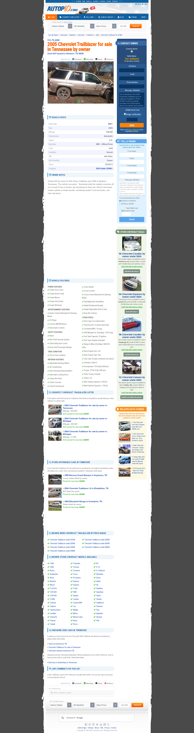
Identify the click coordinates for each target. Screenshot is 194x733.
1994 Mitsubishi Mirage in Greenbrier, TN (83, 501)
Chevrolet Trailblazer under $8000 (97, 547)
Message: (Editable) (132, 90)
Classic (53, 620)
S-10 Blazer (100, 570)
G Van (75, 588)
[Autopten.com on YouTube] (101, 724)
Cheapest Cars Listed (70, 17)
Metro (75, 613)
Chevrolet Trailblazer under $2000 (62, 543)
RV (97, 563)
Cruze (75, 574)
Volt (97, 620)
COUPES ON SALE (131, 355)
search (135, 26)
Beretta (53, 581)
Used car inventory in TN (58, 644)
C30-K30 (53, 595)
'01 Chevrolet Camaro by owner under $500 (132, 378)
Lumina (76, 599)
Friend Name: (132, 166)
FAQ (101, 728)
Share (139, 4)
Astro (52, 570)
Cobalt (52, 624)
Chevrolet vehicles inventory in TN (61, 651)
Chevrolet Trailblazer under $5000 (97, 540)
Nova (75, 620)
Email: (132, 74)
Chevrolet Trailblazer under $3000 (62, 547)
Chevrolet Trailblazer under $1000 (62, 540)
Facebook (78, 59)
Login (145, 4)
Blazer (52, 585)
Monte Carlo (78, 617)
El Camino (77, 578)
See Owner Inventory (132, 61)
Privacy (107, 728)
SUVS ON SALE (131, 312)
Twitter (99, 59)
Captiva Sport (55, 610)
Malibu (75, 610)
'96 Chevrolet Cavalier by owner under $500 (132, 336)
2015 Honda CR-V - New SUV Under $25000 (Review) (138, 470)
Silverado (99, 574)
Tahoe (98, 595)
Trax (97, 610)
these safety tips (133, 129)
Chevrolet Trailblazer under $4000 (62, 551)
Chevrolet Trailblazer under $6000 (97, 543)
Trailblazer (100, 603)
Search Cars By (107, 17)
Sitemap (90, 728)
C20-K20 (53, 592)
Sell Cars (90, 17)
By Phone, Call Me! (127, 204)
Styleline (99, 588)
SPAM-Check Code (131, 110)
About (97, 728)
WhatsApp (89, 59)
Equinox (76, 581)
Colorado (76, 563)
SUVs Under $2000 (104, 168)
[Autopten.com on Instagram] (93, 724)
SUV (110, 124)
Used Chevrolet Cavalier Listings (131, 266)
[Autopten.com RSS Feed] (108, 724)
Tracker (99, 599)
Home (53, 17)
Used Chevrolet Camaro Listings (131, 393)
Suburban (99, 592)
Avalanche (54, 574)
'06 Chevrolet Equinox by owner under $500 (132, 295)
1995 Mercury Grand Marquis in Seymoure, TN (85, 475)
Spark (98, 581)
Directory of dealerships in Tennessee (63, 662)
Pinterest (110, 59)
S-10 (98, 567)
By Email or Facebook (128, 201)
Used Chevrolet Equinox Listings (131, 307)
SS (97, 585)
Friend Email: (132, 173)
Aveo (52, 578)
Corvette (76, 570)
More (143, 17)
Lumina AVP (77, 603)
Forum (134, 17)
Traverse (99, 606)
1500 (52, 563)
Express (76, 585)
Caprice (53, 606)
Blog (122, 17)
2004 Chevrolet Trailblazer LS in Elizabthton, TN (86, 488)
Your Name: (131, 151)
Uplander (99, 613)
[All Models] (84, 26)
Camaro (53, 603)
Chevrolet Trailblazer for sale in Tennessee (65, 647)
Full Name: (131, 66)
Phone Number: (131, 82)
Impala (75, 595)
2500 (52, 567)
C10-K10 (53, 588)
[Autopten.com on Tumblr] (104, 724)
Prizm (75, 624)
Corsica (76, 567)
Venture (99, 617)
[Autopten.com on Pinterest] (90, 724)
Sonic (98, 578)
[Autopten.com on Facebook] (86, 724)
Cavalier (53, 613)
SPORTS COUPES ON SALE (131, 397)
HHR (75, 592)
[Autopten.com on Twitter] (97, 724)
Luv (74, 606)
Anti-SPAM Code (132, 208)
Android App (82, 728)
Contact (113, 728)
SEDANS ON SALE (131, 271)
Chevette (53, 617)
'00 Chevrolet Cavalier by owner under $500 (132, 255)
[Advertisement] (81, 108)
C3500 (52, 599)
